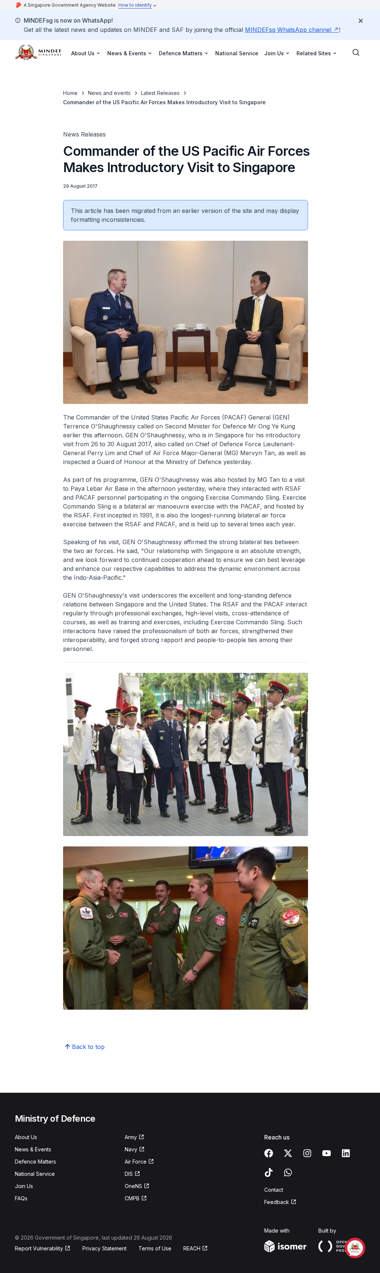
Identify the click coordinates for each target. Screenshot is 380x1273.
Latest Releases (160, 93)
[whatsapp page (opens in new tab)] (288, 1172)
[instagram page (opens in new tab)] (307, 1153)
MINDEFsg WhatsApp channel (292, 29)
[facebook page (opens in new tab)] (268, 1153)
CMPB (136, 1198)
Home (70, 93)
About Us (26, 1137)
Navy (135, 1149)
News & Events (33, 1149)
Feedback (280, 1202)
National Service (236, 53)
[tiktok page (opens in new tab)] (268, 1172)
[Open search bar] (356, 53)
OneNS (137, 1186)
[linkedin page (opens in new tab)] (345, 1153)
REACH (195, 1248)
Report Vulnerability (39, 1248)
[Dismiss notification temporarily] (361, 21)
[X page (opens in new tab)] (288, 1153)
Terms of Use (154, 1248)
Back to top (88, 1046)
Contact (273, 1190)
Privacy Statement (104, 1248)
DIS (132, 1174)
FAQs (21, 1198)
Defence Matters (35, 1161)
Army (134, 1137)
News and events (109, 93)
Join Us (24, 1186)
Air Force (139, 1161)
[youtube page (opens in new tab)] (326, 1153)
